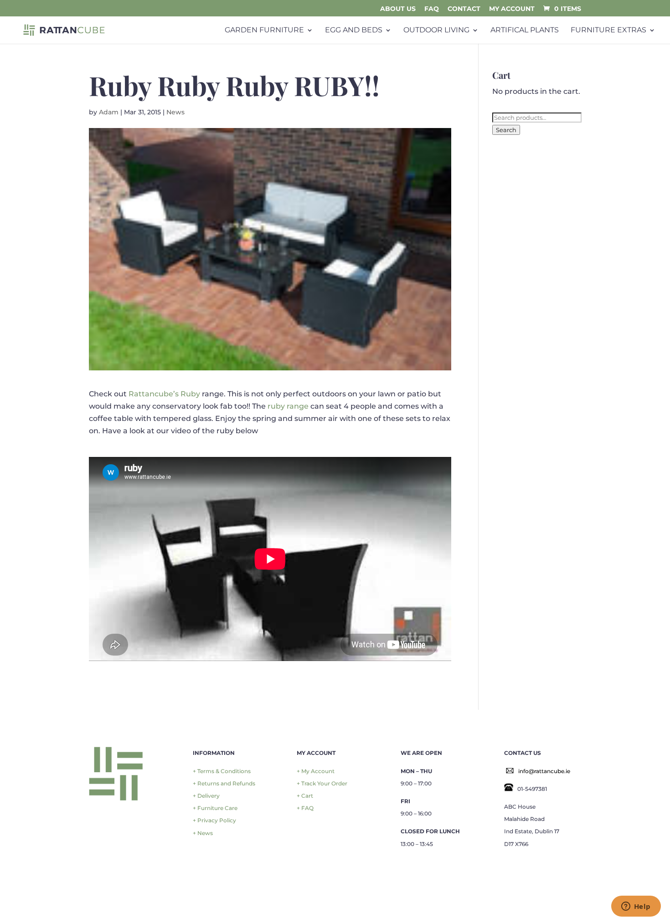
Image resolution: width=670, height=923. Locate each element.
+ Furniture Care (215, 808)
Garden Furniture (264, 30)
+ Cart (305, 795)
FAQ (431, 9)
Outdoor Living (436, 30)
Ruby (190, 394)
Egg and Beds (353, 30)
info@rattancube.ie (544, 771)
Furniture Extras (608, 30)
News (175, 112)
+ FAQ (305, 808)
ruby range (288, 406)
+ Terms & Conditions (222, 771)
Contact (464, 9)
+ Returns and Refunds (224, 783)
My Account (512, 9)
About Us (398, 9)
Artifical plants (524, 30)
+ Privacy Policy (214, 820)
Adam (109, 112)
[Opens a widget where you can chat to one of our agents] (636, 907)
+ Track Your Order (322, 783)
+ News (203, 833)
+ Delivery (206, 795)
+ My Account (316, 771)
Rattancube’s (154, 394)
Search (506, 129)
